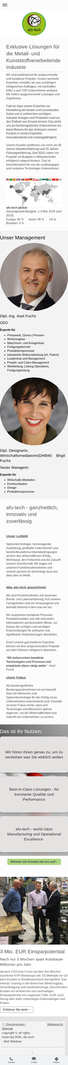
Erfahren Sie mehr (15, 1009)
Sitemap (7, 1028)
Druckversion (15, 1024)
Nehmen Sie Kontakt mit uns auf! (32, 861)
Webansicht (55, 1024)
